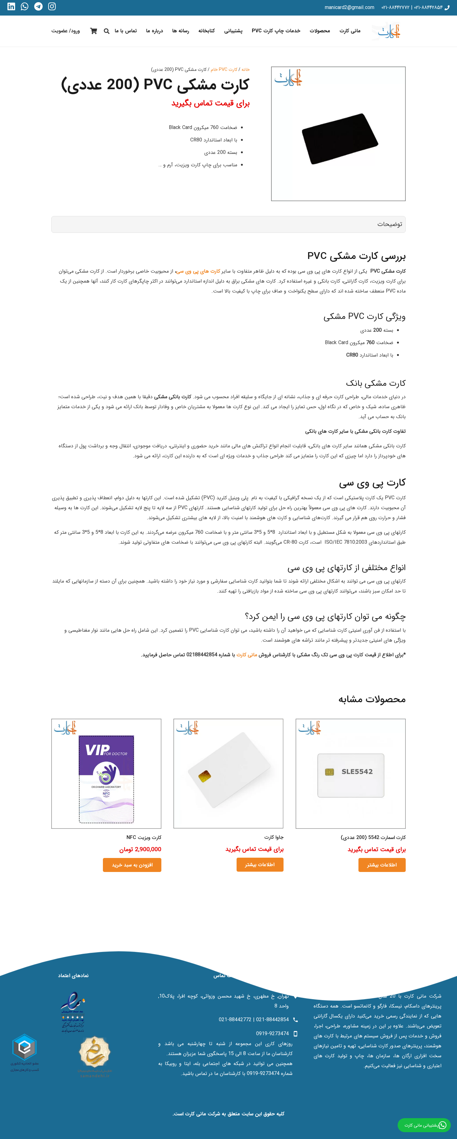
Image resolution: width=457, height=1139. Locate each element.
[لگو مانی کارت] (389, 31)
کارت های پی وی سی (199, 271)
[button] (305, 31)
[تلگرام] (38, 6)
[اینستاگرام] (52, 6)
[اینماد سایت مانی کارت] (73, 1012)
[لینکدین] (11, 6)
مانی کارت (247, 655)
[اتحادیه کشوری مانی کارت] (24, 1053)
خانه (246, 69)
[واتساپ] (25, 6)
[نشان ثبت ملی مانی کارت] (95, 1056)
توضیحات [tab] (389, 224)
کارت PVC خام (224, 69)
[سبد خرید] (93, 31)
